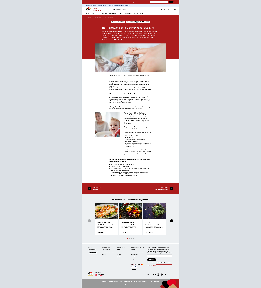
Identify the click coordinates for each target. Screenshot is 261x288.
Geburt (104, 17)
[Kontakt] (165, 9)
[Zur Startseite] (88, 9)
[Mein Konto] (168, 9)
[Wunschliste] (162, 9)
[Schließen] (175, 2)
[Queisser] (99, 275)
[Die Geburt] (89, 188)
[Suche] (115, 9)
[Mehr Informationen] (175, 9)
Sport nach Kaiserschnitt (143, 21)
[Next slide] (171, 220)
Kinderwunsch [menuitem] (103, 13)
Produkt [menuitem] (88, 13)
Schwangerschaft (97, 17)
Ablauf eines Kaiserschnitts (118, 21)
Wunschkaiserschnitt (131, 21)
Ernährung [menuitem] (94, 13)
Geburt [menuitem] (121, 13)
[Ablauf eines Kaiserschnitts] (171, 188)
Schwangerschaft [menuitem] (113, 13)
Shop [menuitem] (141, 13)
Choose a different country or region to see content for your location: (134, 2)
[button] (127, 238)
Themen (89, 17)
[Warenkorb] (172, 9)
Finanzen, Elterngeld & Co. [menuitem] (131, 13)
